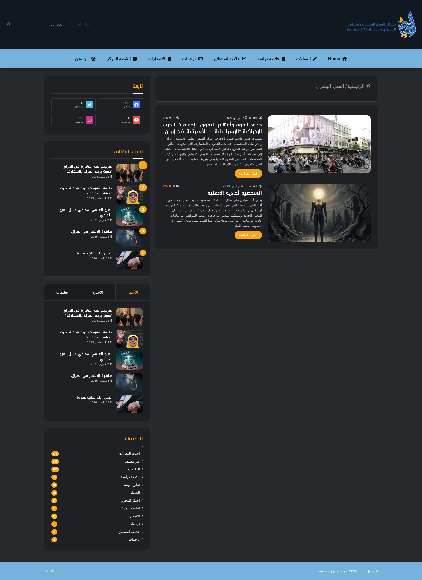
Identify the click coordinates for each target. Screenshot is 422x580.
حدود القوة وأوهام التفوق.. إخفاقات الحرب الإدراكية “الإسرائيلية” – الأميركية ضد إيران (212, 128)
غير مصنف (132, 461)
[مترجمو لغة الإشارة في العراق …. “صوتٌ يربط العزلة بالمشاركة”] (129, 173)
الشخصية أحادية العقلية (235, 193)
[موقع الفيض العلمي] (381, 25)
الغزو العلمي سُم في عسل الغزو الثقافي (85, 212)
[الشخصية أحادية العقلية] (319, 213)
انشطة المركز (119, 58)
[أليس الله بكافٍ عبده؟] (129, 260)
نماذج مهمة (132, 485)
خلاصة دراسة (268, 58)
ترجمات (189, 58)
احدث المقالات (129, 453)
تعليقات (62, 292)
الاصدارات (156, 58)
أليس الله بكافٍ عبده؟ (94, 253)
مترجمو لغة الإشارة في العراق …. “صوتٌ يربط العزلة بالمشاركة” (85, 169)
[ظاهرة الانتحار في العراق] (129, 238)
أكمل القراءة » (248, 173)
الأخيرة (98, 292)
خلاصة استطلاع (227, 58)
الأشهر (133, 292)
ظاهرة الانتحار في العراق (91, 231)
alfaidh (253, 118)
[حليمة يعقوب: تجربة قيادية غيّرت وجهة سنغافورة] (129, 195)
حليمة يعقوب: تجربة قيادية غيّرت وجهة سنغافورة (86, 191)
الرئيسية (357, 86)
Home (334, 58)
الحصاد (135, 493)
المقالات (303, 58)
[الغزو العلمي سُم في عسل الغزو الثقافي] (129, 216)
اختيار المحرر (130, 500)
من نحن (82, 58)
